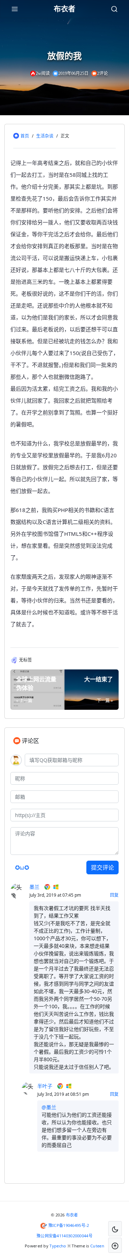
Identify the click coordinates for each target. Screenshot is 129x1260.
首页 (24, 136)
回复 (114, 895)
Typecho (57, 1245)
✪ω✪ (22, 867)
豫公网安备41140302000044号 (64, 1235)
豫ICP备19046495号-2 (68, 1225)
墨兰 (34, 886)
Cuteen (97, 1245)
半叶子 (44, 1085)
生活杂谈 (44, 136)
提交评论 (102, 867)
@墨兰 (49, 1107)
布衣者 (72, 1215)
